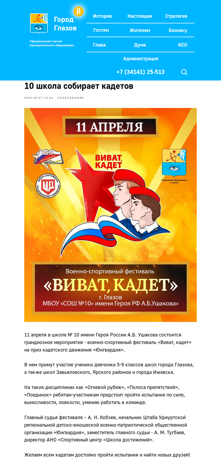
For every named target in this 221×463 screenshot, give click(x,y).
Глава (99, 45)
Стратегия (176, 16)
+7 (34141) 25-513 (140, 71)
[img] (184, 72)
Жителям (140, 30)
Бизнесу (178, 30)
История (102, 16)
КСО (182, 45)
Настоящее (139, 16)
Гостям (101, 30)
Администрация (140, 58)
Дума (140, 45)
